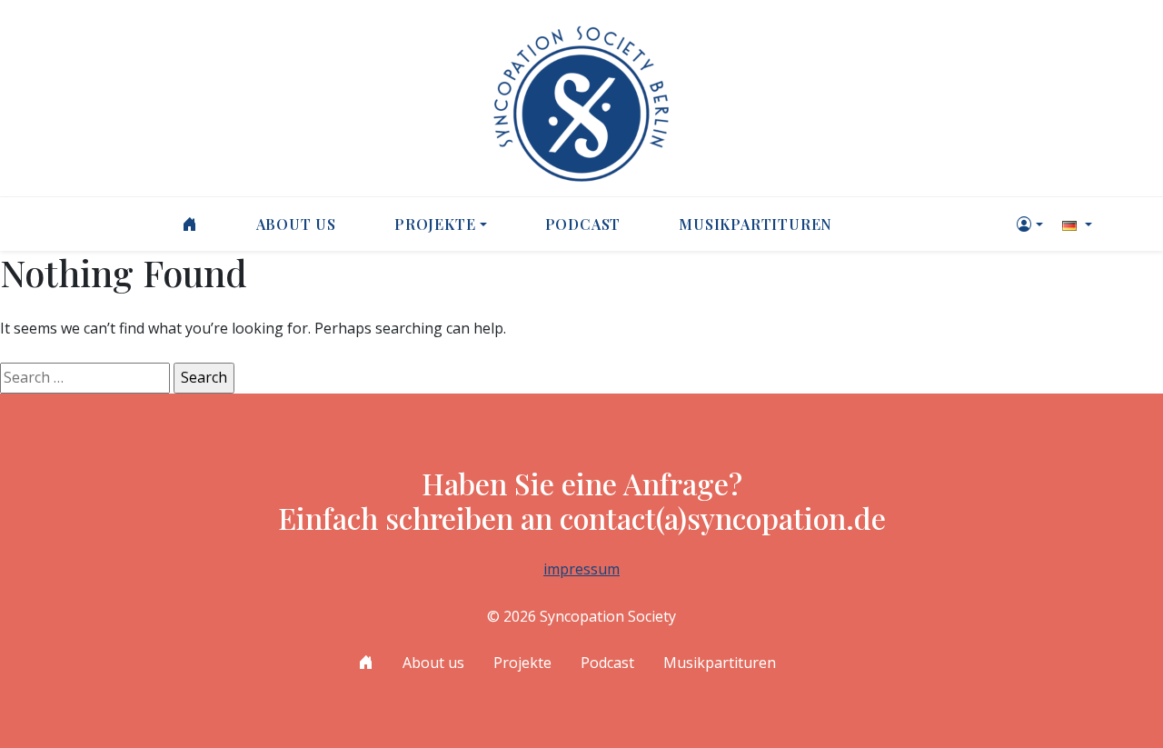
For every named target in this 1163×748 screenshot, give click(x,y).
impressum (581, 569)
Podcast (583, 224)
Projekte (434, 224)
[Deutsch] (1074, 224)
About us (296, 224)
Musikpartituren (755, 224)
